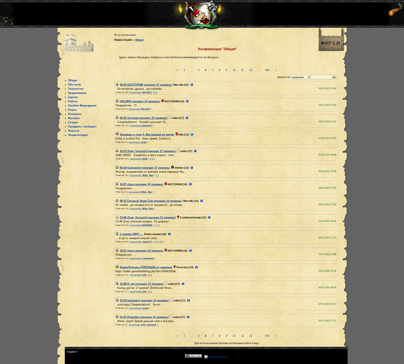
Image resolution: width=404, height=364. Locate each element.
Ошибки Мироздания (82, 105)
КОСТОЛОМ (172, 101)
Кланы (72, 109)
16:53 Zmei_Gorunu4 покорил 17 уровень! (148, 151)
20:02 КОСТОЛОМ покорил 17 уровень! (146, 84)
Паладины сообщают (82, 126)
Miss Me (178, 84)
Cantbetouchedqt (190, 217)
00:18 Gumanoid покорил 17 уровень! (145, 167)
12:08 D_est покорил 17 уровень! (142, 283)
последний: (141, 92)
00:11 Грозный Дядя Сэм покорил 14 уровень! (151, 200)
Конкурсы (74, 114)
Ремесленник (152, 234)
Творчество (76, 88)
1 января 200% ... (131, 234)
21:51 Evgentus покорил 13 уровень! (144, 317)
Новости (73, 130)
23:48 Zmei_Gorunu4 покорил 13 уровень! (148, 217)
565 (267, 70)
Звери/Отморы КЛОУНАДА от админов (146, 267)
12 (250, 70)
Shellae (178, 167)
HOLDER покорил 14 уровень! (140, 101)
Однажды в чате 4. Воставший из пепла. (147, 134)
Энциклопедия (78, 135)
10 (234, 70)
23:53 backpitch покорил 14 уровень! (144, 300)
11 (242, 70)
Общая (139, 39)
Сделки (73, 97)
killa (181, 134)
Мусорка (74, 118)
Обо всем (74, 84)
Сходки (73, 122)
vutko (175, 118)
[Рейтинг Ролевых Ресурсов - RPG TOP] (193, 356)
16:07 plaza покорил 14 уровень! (141, 184)
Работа (72, 101)
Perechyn (182, 267)
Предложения (77, 93)
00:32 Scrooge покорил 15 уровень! (143, 118)
